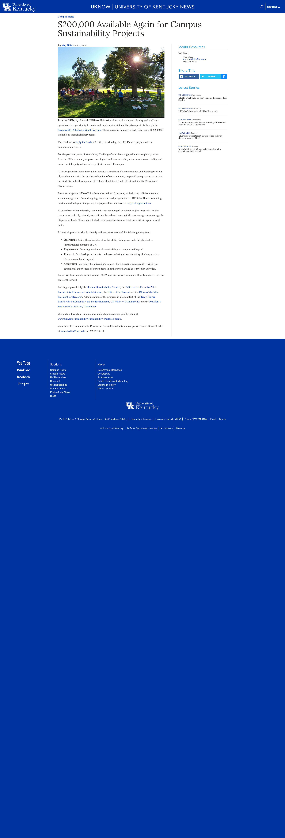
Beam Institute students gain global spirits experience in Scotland (199, 150)
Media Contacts (106, 388)
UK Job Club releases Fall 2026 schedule (198, 111)
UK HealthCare (58, 377)
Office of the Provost (119, 292)
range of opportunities (139, 203)
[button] (273, 6)
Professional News (60, 392)
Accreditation (166, 428)
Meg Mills (67, 45)
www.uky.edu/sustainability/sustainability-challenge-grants (89, 318)
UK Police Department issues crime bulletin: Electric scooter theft (200, 136)
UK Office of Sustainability (125, 301)
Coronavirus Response (110, 370)
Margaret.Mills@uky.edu (194, 59)
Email (213, 419)
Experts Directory (107, 384)
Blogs (53, 396)
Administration (105, 377)
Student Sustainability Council (103, 287)
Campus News (66, 16)
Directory (180, 428)
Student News (57, 373)
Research (55, 381)
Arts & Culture (57, 388)
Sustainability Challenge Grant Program (79, 130)
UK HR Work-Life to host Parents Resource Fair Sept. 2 (202, 99)
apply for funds (83, 142)
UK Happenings (58, 384)
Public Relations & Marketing (113, 381)
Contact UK (104, 373)
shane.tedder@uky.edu (73, 331)
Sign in (222, 419)
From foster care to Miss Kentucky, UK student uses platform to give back (202, 123)
